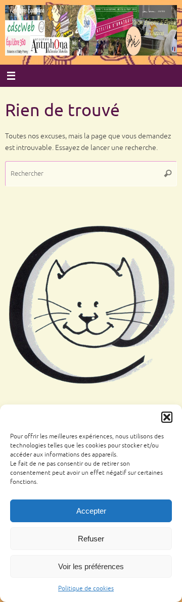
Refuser (91, 538)
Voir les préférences (91, 566)
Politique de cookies (86, 588)
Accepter (91, 511)
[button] (167, 417)
